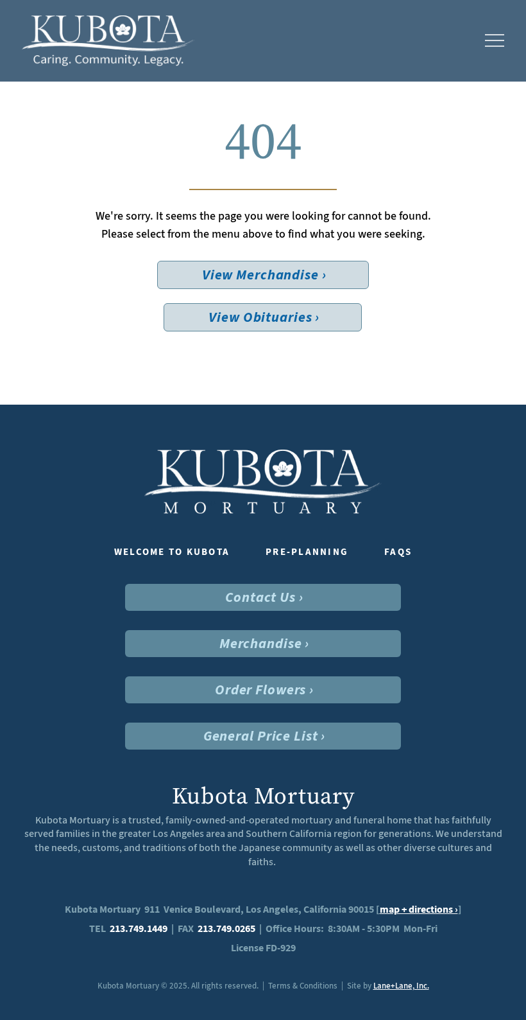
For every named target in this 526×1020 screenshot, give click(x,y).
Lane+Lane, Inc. (401, 985)
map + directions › (419, 909)
